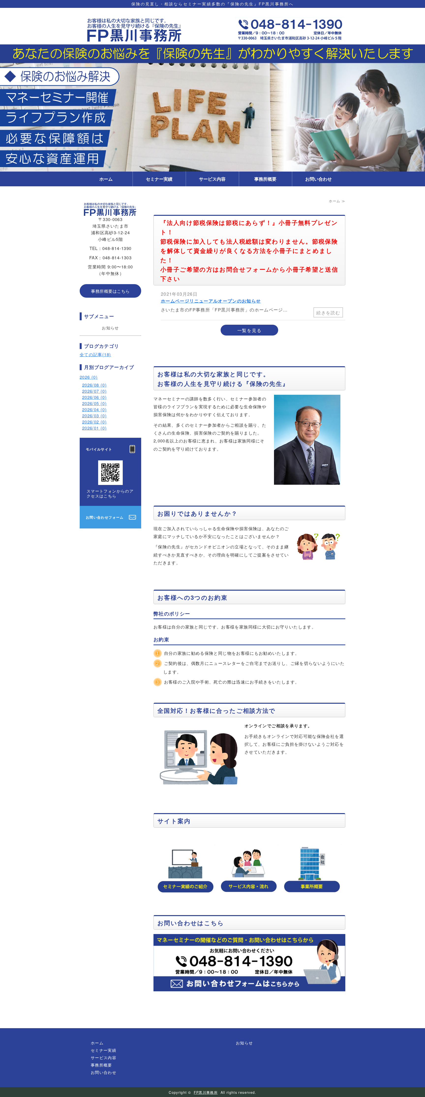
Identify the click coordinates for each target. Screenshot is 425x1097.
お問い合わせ (318, 179)
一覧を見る (249, 330)
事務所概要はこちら (110, 291)
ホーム (106, 179)
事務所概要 (265, 179)
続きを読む (328, 312)
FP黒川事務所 (206, 1092)
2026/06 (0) (94, 397)
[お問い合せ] (249, 992)
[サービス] (248, 868)
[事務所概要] (311, 868)
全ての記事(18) (95, 354)
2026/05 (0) (94, 403)
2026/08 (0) (94, 385)
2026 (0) (89, 377)
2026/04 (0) (94, 409)
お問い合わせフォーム (105, 517)
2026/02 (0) (94, 422)
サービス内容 (212, 179)
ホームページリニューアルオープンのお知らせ (211, 301)
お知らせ (110, 328)
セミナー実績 (159, 179)
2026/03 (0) (94, 415)
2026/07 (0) (94, 391)
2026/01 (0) (94, 428)
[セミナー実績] (185, 868)
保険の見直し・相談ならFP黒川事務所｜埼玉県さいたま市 (135, 29)
